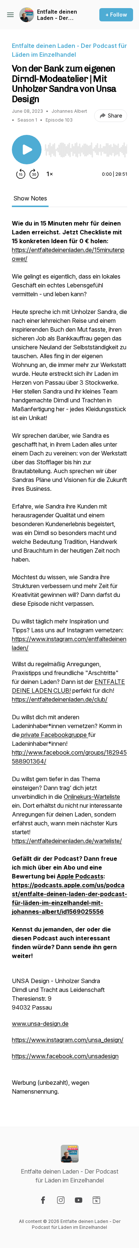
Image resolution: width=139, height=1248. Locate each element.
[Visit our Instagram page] (60, 1200)
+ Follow (116, 14)
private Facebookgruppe (54, 734)
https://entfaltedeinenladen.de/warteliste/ (67, 841)
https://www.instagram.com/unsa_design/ (67, 1040)
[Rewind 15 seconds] (21, 174)
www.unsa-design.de (40, 1023)
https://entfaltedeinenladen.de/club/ (59, 699)
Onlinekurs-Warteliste (92, 796)
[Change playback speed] (49, 174)
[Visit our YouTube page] (78, 1200)
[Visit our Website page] (96, 1200)
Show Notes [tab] (30, 198)
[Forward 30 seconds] (34, 174)
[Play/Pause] (27, 149)
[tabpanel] (69, 661)
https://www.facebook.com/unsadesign (65, 1056)
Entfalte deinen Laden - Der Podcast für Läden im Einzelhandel (57, 14)
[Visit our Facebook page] (43, 1200)
